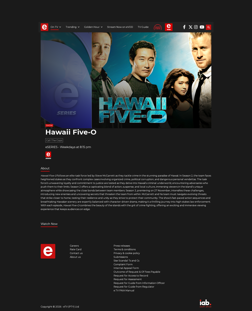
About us (75, 257)
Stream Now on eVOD (120, 27)
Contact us (76, 253)
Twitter (191, 27)
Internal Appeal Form (126, 268)
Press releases (122, 245)
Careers (74, 245)
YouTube (202, 27)
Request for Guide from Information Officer (139, 283)
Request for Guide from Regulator (134, 286)
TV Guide (143, 27)
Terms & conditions (125, 249)
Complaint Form (123, 264)
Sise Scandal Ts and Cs (126, 260)
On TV (54, 27)
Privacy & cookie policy (127, 253)
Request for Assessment (128, 279)
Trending (71, 27)
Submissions (121, 257)
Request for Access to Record (131, 275)
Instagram (196, 27)
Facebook (185, 27)
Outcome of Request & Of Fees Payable (137, 271)
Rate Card (76, 249)
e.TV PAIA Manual (124, 290)
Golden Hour (92, 27)
